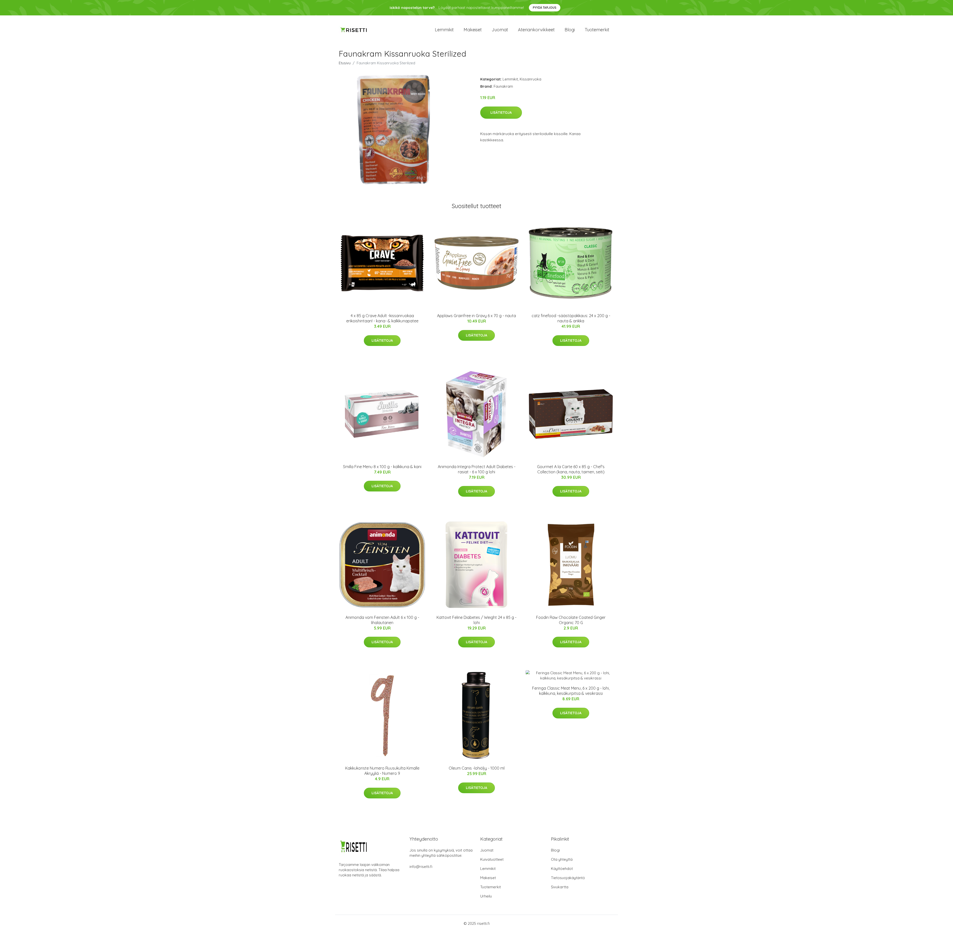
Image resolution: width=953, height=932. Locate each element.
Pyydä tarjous (544, 7)
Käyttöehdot (562, 868)
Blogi (570, 30)
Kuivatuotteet (492, 859)
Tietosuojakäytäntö (568, 877)
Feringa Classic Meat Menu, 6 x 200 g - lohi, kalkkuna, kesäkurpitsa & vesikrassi (571, 691)
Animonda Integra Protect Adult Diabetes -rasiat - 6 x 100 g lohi (476, 469)
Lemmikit (444, 30)
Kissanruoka (530, 79)
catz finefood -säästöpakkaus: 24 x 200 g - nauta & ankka (571, 318)
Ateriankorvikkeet (536, 30)
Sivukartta (559, 887)
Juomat (500, 30)
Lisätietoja (501, 112)
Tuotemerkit (597, 30)
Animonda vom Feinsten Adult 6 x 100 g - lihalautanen (382, 620)
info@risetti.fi (420, 866)
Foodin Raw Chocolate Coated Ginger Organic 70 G (571, 620)
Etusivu (345, 63)
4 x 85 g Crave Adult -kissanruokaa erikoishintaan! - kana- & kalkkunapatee (382, 318)
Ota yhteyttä (562, 859)
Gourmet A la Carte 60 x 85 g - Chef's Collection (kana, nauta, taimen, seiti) (571, 469)
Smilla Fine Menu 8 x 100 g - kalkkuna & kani (382, 466)
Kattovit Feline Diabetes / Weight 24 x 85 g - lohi (476, 620)
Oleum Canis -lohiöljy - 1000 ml (477, 768)
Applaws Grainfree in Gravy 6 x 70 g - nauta (476, 315)
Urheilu (486, 896)
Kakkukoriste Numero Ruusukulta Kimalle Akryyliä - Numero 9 (382, 771)
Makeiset (473, 30)
